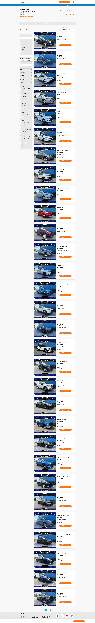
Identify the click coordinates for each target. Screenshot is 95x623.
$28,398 (60, 594)
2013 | (62, 188)
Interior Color (22, 72)
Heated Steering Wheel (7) (26, 110)
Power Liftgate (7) (25, 127)
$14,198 (60, 267)
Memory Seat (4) (25, 124)
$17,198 (60, 383)
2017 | (61, 131)
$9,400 (59, 114)
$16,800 (60, 344)
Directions (22, 12)
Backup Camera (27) (25, 98)
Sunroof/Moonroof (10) (26, 136)
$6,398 (59, 56)
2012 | (61, 92)
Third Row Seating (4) (25, 138)
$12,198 (60, 190)
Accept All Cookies (79, 621)
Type (21, 36)
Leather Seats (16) (25, 120)
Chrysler (23, 47)
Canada (24, 613)
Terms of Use (34, 616)
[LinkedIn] (62, 616)
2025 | (62, 496)
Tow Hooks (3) (24, 142)
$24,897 (60, 517)
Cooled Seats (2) (24, 107)
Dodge (23, 49)
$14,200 (60, 286)
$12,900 (60, 229)
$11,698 (60, 171)
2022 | (61, 592)
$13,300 (60, 248)
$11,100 (60, 152)
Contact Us (23, 616)
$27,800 (60, 575)
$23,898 (60, 498)
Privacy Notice (34, 613)
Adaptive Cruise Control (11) (26, 88)
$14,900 (60, 306)
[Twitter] (72, 616)
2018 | (62, 54)
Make (21, 40)
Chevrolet (23, 45)
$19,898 (60, 421)
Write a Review (69, 14)
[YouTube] (67, 616)
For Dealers (43, 613)
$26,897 (60, 555)
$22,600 (60, 459)
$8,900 (59, 94)
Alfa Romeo (24, 42)
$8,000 (59, 75)
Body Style (22, 69)
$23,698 (60, 479)
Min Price (21, 58)
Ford (22, 51)
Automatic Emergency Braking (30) (25, 96)
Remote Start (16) (25, 131)
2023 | (63, 400)
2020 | (61, 169)
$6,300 (59, 37)
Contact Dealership (26, 16)
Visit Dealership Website (26, 20)
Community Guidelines (35, 617)
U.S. (22, 613)
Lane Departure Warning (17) (26, 118)
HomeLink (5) (24, 112)
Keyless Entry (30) (25, 114)
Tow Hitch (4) (24, 140)
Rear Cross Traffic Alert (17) (26, 129)
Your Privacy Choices (45, 616)
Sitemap (22, 617)
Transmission (22, 79)
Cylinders (22, 82)
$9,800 (59, 133)
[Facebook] (57, 616)
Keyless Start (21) (25, 116)
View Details (65, 45)
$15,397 (60, 325)
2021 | (61, 419)
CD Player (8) (24, 105)
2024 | (62, 342)
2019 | (62, 111)
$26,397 (60, 536)
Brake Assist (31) (24, 103)
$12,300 (60, 210)
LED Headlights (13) (25, 122)
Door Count (22, 75)
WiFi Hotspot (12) (25, 145)
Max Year (27, 54)
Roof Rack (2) (24, 133)
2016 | (61, 73)
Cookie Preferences (45, 617)
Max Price (28, 58)
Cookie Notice (44, 618)
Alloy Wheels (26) (25, 90)
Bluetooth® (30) (24, 101)
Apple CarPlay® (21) (25, 93)
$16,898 (60, 363)
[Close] (93, 621)
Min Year (21, 54)
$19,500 (60, 402)
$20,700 (60, 440)
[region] (47, 621)
